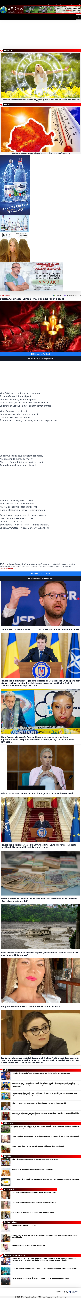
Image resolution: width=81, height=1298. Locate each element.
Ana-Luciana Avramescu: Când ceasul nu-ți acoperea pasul (32, 1212)
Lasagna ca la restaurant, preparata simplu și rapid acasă (32, 1169)
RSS (49, 4)
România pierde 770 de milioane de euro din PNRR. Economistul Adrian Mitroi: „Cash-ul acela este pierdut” (39, 899)
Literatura (8, 295)
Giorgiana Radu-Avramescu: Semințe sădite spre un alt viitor (30, 1006)
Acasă (2, 295)
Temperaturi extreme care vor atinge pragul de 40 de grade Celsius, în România (40, 153)
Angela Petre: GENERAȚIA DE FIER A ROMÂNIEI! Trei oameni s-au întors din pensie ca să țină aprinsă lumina (44, 1236)
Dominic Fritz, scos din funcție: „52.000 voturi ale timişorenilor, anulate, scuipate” (40, 629)
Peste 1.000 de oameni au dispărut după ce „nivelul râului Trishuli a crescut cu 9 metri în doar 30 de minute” (39, 953)
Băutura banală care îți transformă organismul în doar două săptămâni (37, 1146)
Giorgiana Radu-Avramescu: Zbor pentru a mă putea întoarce (33, 1202)
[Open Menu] (1, 17)
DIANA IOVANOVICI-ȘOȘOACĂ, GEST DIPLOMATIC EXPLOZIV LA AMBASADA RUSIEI (40, 1278)
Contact (77, 4)
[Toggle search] (78, 17)
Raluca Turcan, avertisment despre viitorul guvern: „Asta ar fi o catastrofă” (37, 793)
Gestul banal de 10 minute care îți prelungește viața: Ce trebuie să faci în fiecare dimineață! (45, 1136)
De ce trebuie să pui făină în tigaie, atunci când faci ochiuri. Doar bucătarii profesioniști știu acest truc (45, 1180)
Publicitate (57, 4)
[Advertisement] (40, 34)
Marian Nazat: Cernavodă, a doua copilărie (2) (28, 1245)
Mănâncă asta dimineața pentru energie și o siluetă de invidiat (34, 1159)
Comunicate (67, 4)
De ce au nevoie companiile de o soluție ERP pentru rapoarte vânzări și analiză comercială (44, 1268)
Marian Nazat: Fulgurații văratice (23, 1225)
